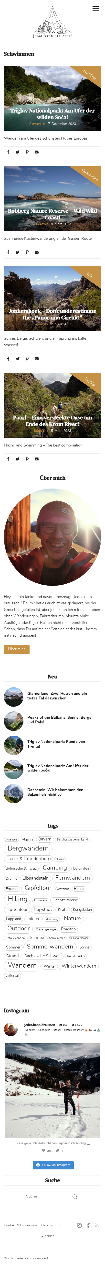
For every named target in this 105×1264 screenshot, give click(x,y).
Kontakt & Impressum (20, 1225)
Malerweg (51, 919)
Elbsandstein (35, 878)
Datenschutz (51, 1225)
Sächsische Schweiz (42, 956)
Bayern (45, 839)
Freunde (12, 889)
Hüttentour (17, 909)
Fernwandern (72, 878)
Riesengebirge (46, 929)
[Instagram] (95, 1132)
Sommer (13, 947)
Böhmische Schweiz (21, 868)
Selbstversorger (78, 938)
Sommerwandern (50, 947)
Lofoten (34, 919)
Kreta (63, 909)
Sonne (85, 947)
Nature (72, 918)
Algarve (27, 839)
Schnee (37, 938)
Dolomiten (81, 868)
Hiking (18, 899)
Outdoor (18, 929)
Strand (12, 956)
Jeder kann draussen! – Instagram (79, 1225)
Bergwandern (28, 848)
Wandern (22, 965)
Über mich (17, 649)
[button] (8, 152)
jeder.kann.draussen (52, 1048)
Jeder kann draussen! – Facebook (88, 1225)
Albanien (47, 1236)
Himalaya (41, 900)
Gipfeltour (38, 888)
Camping (55, 868)
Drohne (11, 878)
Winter (50, 966)
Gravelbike (63, 889)
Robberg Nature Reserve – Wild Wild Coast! (52, 214)
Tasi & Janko (75, 956)
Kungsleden (82, 910)
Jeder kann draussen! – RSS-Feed (96, 1225)
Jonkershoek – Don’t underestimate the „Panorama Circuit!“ (52, 314)
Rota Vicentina (15, 938)
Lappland (13, 919)
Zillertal (12, 976)
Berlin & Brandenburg (29, 858)
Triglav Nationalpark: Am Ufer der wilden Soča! (52, 114)
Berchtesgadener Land (72, 839)
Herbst (79, 889)
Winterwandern (79, 966)
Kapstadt (43, 909)
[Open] (52, 1090)
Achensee (11, 839)
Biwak (60, 859)
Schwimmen (57, 938)
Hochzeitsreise (65, 900)
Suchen (74, 1196)
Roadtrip (68, 929)
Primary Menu (95, 8)
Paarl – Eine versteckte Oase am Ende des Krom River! (52, 421)
